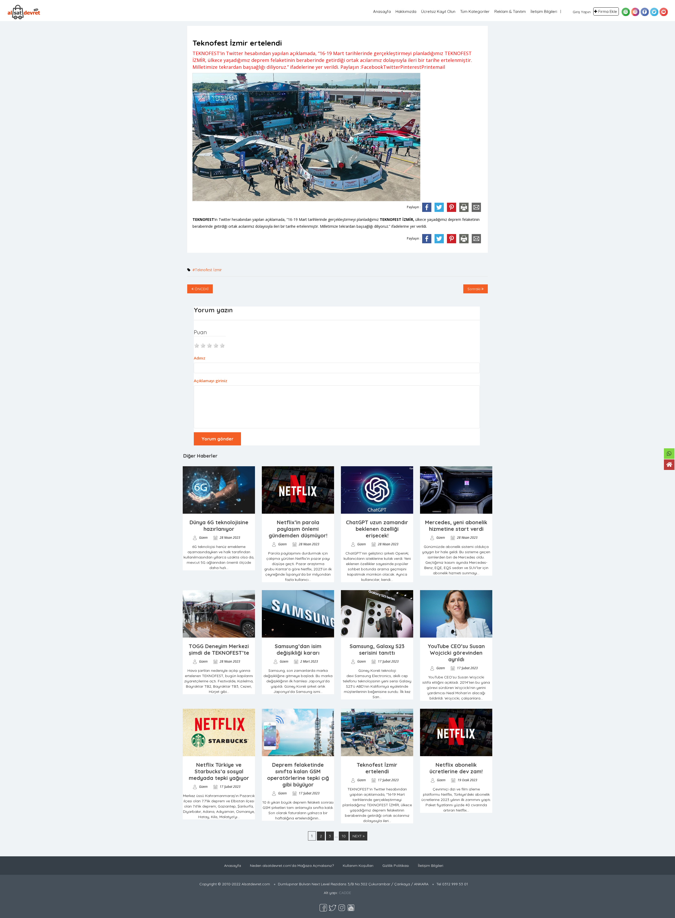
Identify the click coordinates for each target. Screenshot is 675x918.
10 (344, 836)
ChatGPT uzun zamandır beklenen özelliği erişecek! (377, 529)
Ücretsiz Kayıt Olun (438, 11)
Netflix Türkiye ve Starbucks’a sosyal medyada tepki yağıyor (219, 771)
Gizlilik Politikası (395, 865)
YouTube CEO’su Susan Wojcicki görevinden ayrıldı (456, 653)
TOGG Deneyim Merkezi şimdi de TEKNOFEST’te (219, 649)
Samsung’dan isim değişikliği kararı (298, 649)
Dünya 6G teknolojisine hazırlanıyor (219, 525)
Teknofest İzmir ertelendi (377, 768)
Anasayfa (382, 11)
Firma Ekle (607, 11)
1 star (197, 345)
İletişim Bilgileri (544, 11)
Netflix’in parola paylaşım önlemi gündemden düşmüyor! (298, 529)
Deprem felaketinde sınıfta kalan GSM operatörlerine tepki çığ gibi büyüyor (298, 774)
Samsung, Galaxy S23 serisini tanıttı (377, 649)
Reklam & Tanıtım (510, 11)
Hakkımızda (406, 11)
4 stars (216, 345)
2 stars (203, 345)
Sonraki (474, 288)
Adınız (199, 358)
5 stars (222, 345)
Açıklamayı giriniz (210, 380)
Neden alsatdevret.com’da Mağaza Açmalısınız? (292, 865)
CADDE (345, 892)
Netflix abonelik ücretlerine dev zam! (456, 768)
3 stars (209, 345)
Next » (358, 836)
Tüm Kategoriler (475, 11)
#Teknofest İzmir (207, 269)
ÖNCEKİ (201, 288)
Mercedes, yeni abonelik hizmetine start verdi (456, 525)
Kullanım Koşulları (358, 865)
